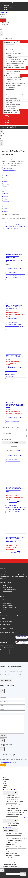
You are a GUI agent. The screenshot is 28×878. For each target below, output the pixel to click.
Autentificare (14, 442)
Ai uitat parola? (14, 446)
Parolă (6, 433)
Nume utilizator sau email (11, 427)
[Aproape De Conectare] (2, 740)
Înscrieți (19, 450)
